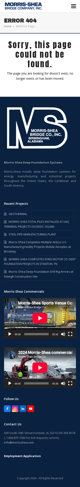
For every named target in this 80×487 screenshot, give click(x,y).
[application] (40, 318)
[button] (73, 6)
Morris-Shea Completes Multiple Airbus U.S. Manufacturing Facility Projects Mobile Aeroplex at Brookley (37, 246)
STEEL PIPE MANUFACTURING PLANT (32, 234)
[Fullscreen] (70, 334)
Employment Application (22, 456)
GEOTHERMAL (18, 214)
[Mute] (63, 334)
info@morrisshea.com (19, 442)
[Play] (10, 334)
